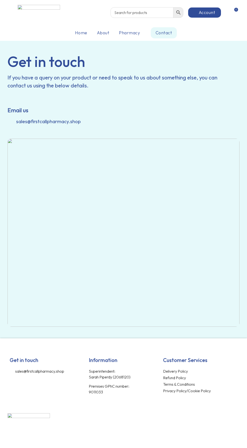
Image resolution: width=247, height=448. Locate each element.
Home (81, 33)
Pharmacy (129, 33)
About (103, 33)
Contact (164, 33)
